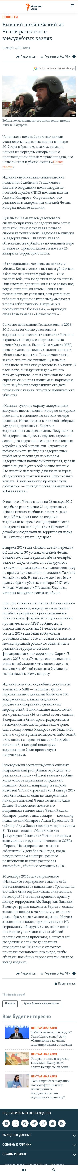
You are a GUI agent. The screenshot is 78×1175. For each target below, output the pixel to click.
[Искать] (54, 1170)
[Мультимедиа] (24, 1170)
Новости (10, 17)
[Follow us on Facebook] (25, 1123)
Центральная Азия (44, 1028)
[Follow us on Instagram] (15, 1123)
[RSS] (62, 1123)
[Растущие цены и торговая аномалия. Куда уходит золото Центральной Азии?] (17, 1058)
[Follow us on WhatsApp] (43, 1123)
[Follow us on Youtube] (6, 1123)
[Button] (26, 56)
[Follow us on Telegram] (34, 1123)
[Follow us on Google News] (52, 1123)
